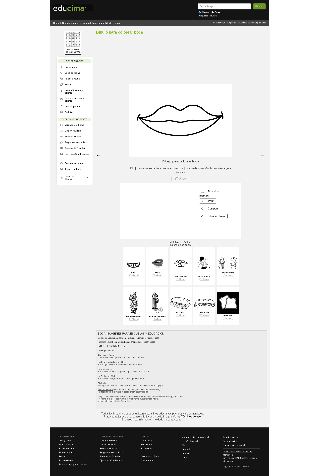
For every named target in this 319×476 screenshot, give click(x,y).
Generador (146, 440)
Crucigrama (65, 440)
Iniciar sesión (219, 23)
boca (117, 23)
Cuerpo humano (70, 23)
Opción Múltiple (108, 444)
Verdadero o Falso (109, 440)
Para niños (146, 448)
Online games (148, 460)
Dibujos (205, 12)
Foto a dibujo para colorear (73, 464)
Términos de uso (191, 416)
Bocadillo (180, 312)
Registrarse (232, 23)
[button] (213, 216)
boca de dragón (133, 316)
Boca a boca (204, 276)
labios (120, 342)
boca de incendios (157, 316)
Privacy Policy (230, 441)
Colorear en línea (150, 456)
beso (140, 342)
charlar (134, 342)
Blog (184, 445)
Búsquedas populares (208, 15)
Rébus (62, 456)
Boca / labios (181, 276)
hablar (127, 342)
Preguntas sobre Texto (111, 452)
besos (152, 342)
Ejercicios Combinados (112, 460)
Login (184, 457)
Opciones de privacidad (235, 445)
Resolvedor (147, 444)
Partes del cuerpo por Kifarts (97, 23)
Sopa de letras (66, 444)
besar (146, 342)
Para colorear (66, 460)
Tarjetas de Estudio (110, 456)
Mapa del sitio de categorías (196, 437)
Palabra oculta (66, 448)
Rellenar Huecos (108, 448)
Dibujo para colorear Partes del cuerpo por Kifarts (130, 338)
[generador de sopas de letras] (73, 53)
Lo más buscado (190, 441)
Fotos (217, 12)
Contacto (243, 23)
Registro (186, 453)
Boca (133, 273)
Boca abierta (228, 273)
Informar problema (257, 23)
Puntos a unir (66, 452)
